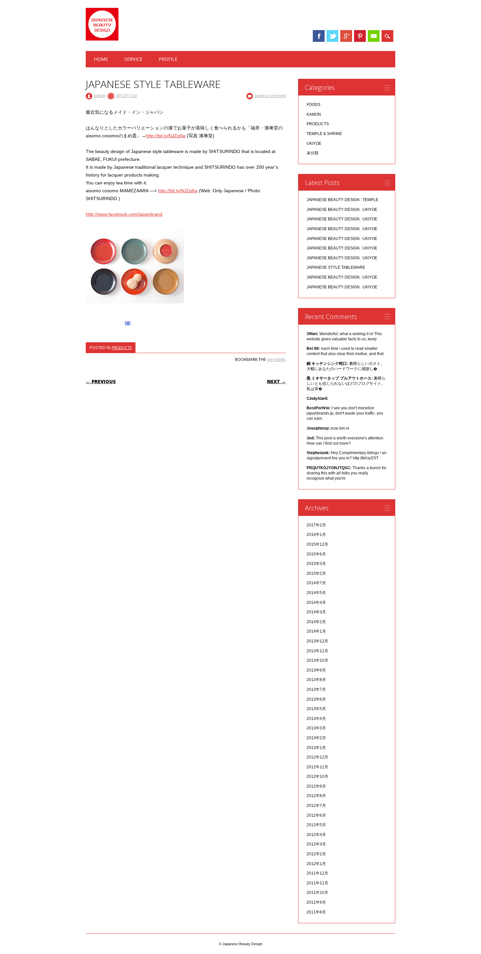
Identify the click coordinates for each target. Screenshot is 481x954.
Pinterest (360, 36)
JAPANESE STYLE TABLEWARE (336, 267)
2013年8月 (316, 679)
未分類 (312, 153)
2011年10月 (317, 892)
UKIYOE (314, 143)
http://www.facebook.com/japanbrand (124, 214)
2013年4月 (316, 718)
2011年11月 (317, 883)
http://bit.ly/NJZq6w (166, 135)
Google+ (346, 36)
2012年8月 (316, 795)
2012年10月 (317, 776)
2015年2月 (316, 573)
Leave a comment (270, 95)
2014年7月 (316, 583)
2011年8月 (316, 912)
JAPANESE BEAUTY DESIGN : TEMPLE (342, 199)
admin (99, 95)
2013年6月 (316, 699)
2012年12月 (317, 757)
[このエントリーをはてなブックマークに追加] (127, 325)
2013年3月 (316, 728)
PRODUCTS (122, 347)
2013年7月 (316, 689)
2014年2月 (316, 622)
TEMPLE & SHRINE (324, 133)
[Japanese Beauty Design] (102, 39)
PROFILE (168, 59)
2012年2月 (316, 854)
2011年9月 (316, 902)
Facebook (319, 36)
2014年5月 (316, 592)
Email (374, 36)
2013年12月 (317, 641)
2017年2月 (316, 525)
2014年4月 (316, 602)
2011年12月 (317, 873)
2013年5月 (316, 709)
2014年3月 (316, 612)
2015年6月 (316, 554)
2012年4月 (316, 834)
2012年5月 (316, 825)
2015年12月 (317, 544)
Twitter (332, 36)
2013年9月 (316, 670)
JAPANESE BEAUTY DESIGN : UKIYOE (342, 209)
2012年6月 (316, 815)
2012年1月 (316, 863)
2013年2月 (316, 738)
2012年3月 (316, 844)
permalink (276, 359)
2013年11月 (317, 651)
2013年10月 (317, 660)
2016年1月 (316, 534)
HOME (101, 59)
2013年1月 (316, 747)
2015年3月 (316, 563)
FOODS (313, 104)
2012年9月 (316, 786)
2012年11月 (317, 767)
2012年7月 (316, 805)
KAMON (314, 114)
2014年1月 (316, 631)
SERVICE (133, 59)
